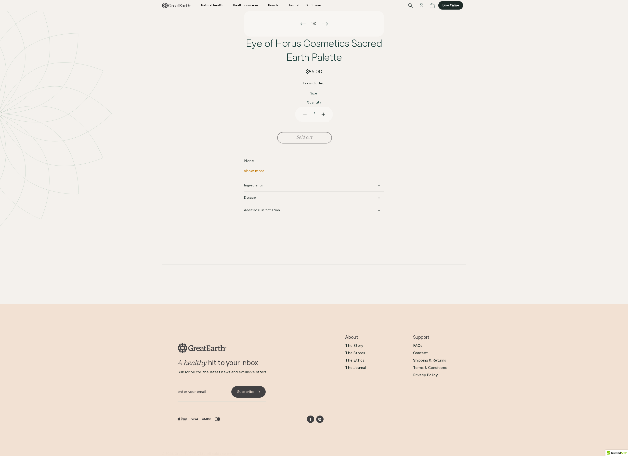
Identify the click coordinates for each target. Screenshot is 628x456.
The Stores (355, 353)
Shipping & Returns (429, 360)
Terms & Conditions (430, 367)
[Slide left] (303, 23)
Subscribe (245, 392)
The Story (354, 345)
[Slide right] (324, 23)
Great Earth (184, 454)
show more (254, 171)
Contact (420, 353)
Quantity (314, 102)
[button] (214, 5)
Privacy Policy (425, 375)
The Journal (355, 367)
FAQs (417, 345)
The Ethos (354, 360)
